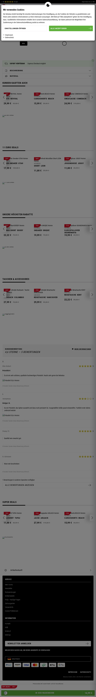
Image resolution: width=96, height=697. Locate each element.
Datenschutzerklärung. (50, 20)
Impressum (9, 35)
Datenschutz (9, 37)
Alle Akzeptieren (58, 28)
